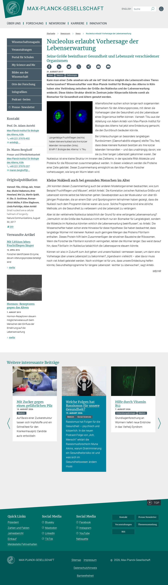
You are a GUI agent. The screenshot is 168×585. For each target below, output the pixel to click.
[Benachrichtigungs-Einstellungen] (161, 9)
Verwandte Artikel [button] (21, 235)
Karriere (77, 23)
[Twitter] (78, 66)
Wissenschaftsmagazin (26, 42)
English (126, 9)
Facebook (85, 522)
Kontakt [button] (13, 119)
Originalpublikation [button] (22, 180)
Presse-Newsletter (23, 107)
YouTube (84, 533)
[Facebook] (49, 66)
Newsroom (57, 23)
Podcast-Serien (21, 99)
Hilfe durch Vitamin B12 (130, 404)
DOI (11, 226)
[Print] (108, 66)
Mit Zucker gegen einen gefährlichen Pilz (34, 404)
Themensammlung (147, 524)
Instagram (85, 527)
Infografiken (19, 92)
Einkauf (12, 538)
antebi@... (15, 142)
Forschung (34, 23)
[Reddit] (68, 66)
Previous (8, 423)
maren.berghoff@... (20, 170)
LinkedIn (50, 533)
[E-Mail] (98, 66)
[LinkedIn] (59, 66)
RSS (123, 531)
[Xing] (88, 66)
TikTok (49, 538)
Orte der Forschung (23, 84)
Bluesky (49, 522)
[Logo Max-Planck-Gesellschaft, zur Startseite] (61, 11)
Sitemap (76, 560)
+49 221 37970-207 (20, 166)
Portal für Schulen (23, 57)
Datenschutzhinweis (85, 567)
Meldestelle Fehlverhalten (22, 544)
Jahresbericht (15, 533)
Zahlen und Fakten (18, 527)
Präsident (13, 522)
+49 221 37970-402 (20, 138)
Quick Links (17, 516)
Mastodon (51, 527)
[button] (90, 131)
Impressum (90, 560)
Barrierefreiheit (85, 575)
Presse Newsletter (147, 517)
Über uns (14, 23)
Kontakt (123, 517)
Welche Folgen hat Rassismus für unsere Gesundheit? (82, 405)
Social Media (52, 516)
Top (156, 502)
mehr (12, 267)
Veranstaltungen (22, 49)
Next (159, 423)
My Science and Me (23, 65)
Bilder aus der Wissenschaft (20, 74)
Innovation (98, 23)
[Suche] (152, 9)
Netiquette (82, 538)
